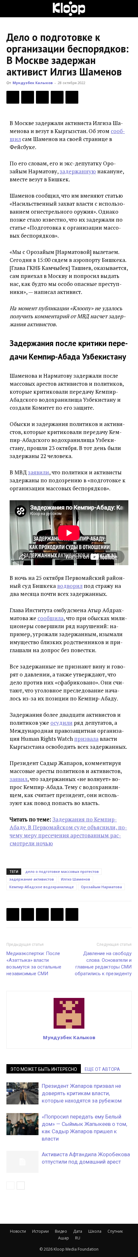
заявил (18, 779)
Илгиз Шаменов (75, 879)
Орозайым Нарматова (101, 886)
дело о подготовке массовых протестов (62, 871)
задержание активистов (31, 879)
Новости (18, 1231)
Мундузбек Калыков (33, 82)
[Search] (129, 8)
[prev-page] (10, 1186)
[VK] (42, 97)
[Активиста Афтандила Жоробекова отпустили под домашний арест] (22, 1162)
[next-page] (21, 1186)
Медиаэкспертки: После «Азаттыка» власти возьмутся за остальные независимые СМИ (33, 963)
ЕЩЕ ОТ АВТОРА (102, 1069)
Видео (61, 1231)
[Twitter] (27, 97)
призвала (86, 738)
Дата (77, 1231)
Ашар (63, 1238)
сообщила (51, 618)
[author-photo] (69, 1028)
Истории (40, 1231)
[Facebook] (12, 97)
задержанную (78, 171)
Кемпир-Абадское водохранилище (41, 886)
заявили (38, 472)
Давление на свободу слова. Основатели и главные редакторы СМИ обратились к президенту (103, 963)
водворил (69, 585)
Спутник (115, 1231)
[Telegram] (57, 97)
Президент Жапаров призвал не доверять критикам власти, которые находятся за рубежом (82, 1093)
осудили (61, 722)
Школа (94, 1231)
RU (77, 1238)
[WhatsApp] (71, 97)
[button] (11, 8)
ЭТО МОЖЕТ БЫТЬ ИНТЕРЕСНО (43, 1069)
